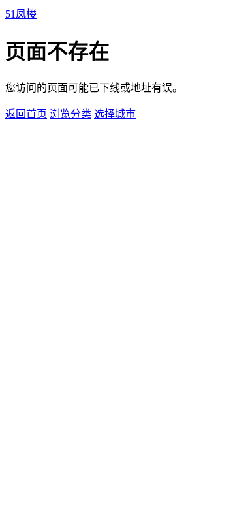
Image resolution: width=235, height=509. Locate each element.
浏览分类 (70, 113)
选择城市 (115, 113)
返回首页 (26, 113)
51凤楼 (21, 14)
